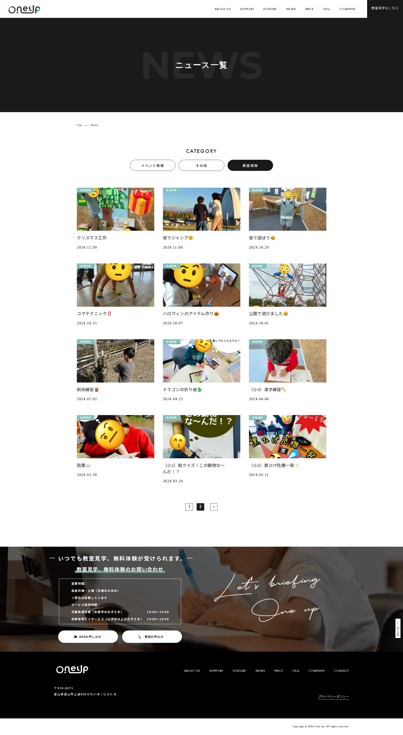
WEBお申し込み (90, 636)
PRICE (309, 9)
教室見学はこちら (385, 8)
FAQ (326, 9)
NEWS (291, 9)
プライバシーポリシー (333, 696)
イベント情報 (152, 165)
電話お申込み (154, 636)
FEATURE (270, 9)
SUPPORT (247, 9)
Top (79, 125)
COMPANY (347, 9)
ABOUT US (223, 9)
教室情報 (250, 165)
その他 (201, 165)
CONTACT (341, 671)
